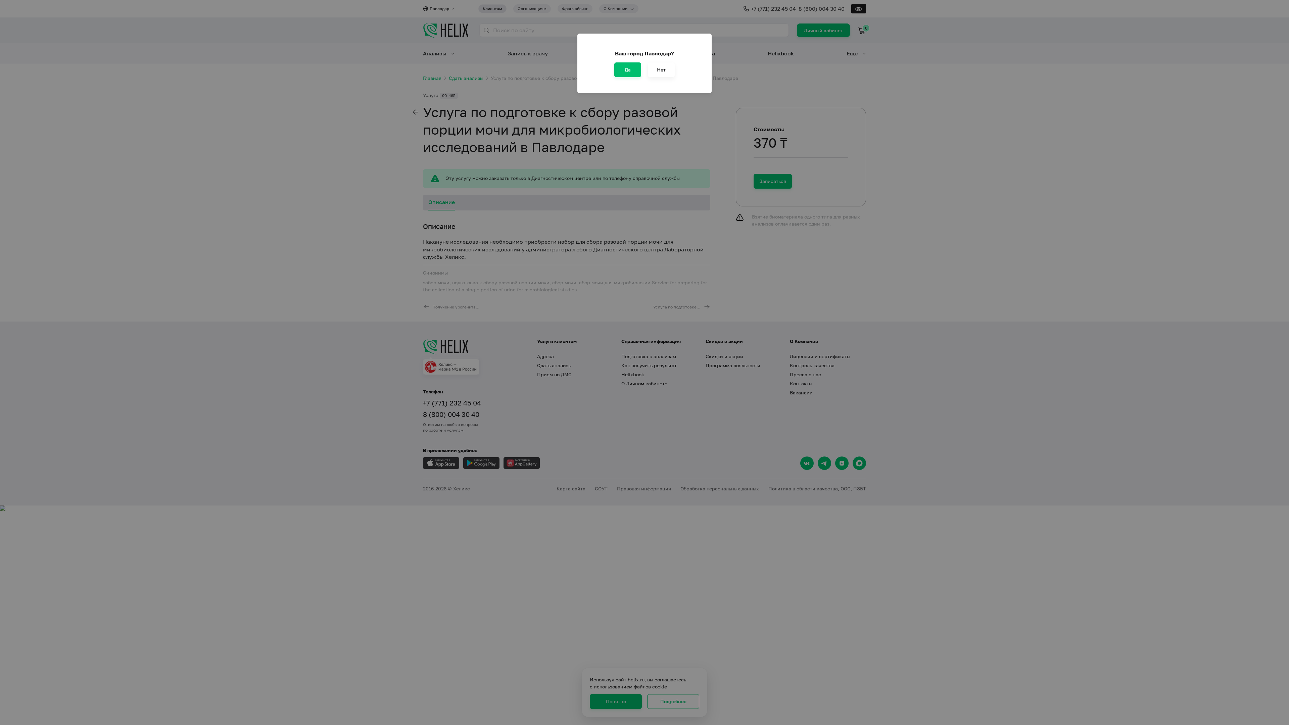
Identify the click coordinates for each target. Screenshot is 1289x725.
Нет (661, 69)
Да (628, 69)
